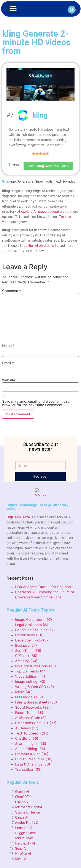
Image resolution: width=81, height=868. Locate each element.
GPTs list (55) (26, 656)
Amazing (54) (26, 661)
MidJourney (24, 838)
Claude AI (22, 802)
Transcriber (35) (28, 769)
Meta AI (21, 859)
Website (8, 380)
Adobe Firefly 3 (26, 823)
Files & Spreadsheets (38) (36, 702)
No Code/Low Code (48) (35, 666)
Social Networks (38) (32, 707)
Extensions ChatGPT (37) (35, 723)
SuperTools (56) (28, 650)
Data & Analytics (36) (32, 764)
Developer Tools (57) (32, 640)
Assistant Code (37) (31, 718)
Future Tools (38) (29, 712)
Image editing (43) (30, 681)
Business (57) (26, 645)
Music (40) (24, 692)
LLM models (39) (29, 697)
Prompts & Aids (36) (31, 754)
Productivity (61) (28, 635)
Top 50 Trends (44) (31, 671)
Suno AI (21, 848)
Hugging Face (25, 833)
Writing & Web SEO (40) (34, 687)
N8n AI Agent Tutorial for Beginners (44, 587)
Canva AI (21, 817)
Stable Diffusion (27, 812)
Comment (11, 290)
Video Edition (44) (30, 676)
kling (40, 115)
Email (8, 363)
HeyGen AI (23, 854)
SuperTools (43, 181)
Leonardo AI (24, 828)
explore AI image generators (42, 212)
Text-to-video (65, 181)
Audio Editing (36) (30, 749)
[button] (13, 8)
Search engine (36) (30, 743)
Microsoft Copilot (28, 807)
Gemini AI (22, 792)
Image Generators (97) (33, 619)
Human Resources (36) (33, 759)
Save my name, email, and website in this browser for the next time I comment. (35, 403)
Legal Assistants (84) (32, 625)
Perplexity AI (25, 843)
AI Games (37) (26, 728)
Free (15, 164)
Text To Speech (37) (31, 733)
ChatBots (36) (26, 738)
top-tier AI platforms (38, 246)
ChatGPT (22, 797)
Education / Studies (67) (35, 630)
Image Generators (19, 181)
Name (8, 345)
